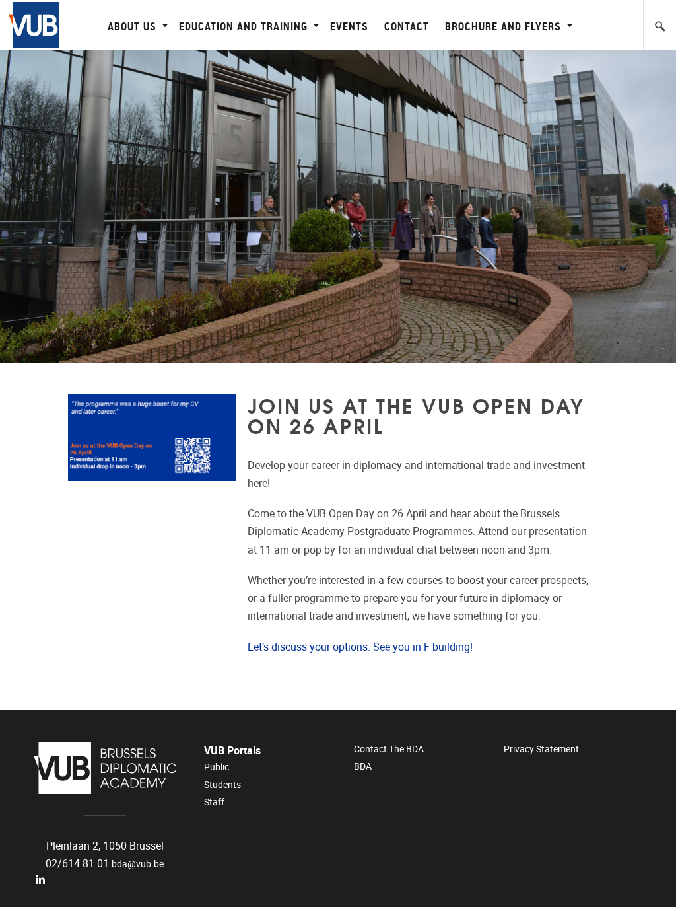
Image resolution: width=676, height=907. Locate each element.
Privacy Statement (541, 749)
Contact (406, 26)
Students (222, 785)
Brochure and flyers (503, 26)
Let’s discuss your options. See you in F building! (360, 647)
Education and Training (243, 26)
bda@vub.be (138, 864)
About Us (132, 26)
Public (216, 767)
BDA (363, 766)
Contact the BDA (389, 749)
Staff (214, 802)
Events (349, 26)
